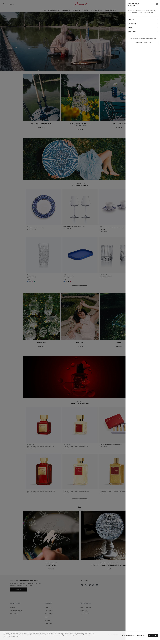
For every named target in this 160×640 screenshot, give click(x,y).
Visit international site (143, 43)
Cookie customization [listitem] (127, 635)
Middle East (132, 31)
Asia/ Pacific (132, 23)
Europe (130, 27)
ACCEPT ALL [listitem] (153, 635)
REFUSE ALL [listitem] (141, 635)
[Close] (157, 4)
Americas (131, 19)
